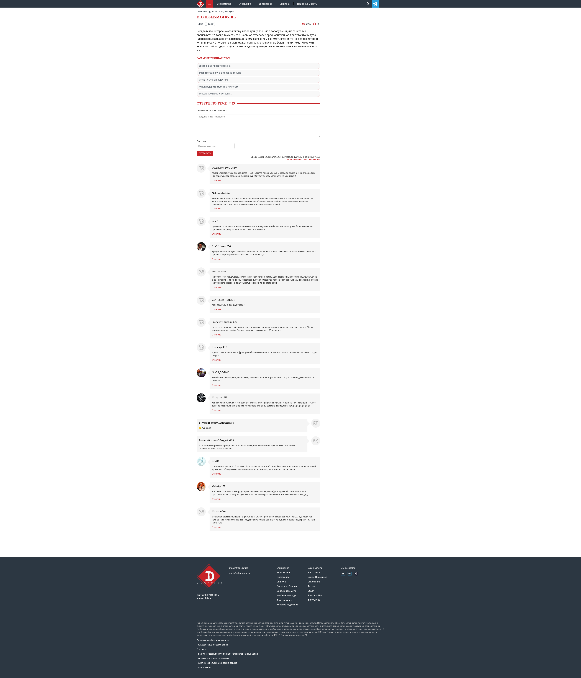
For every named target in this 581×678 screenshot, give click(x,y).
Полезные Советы (307, 3)
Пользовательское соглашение (212, 645)
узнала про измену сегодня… (215, 93)
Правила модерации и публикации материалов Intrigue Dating (227, 654)
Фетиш (311, 586)
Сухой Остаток (315, 568)
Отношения (245, 3)
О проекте (202, 649)
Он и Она (285, 3)
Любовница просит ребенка (215, 65)
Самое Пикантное (317, 577)
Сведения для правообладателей (213, 658)
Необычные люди (286, 595)
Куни (201, 24)
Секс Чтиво (314, 581)
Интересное (265, 3)
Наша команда (204, 667)
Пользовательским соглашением (303, 159)
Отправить (205, 153)
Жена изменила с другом (213, 79)
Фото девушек (284, 600)
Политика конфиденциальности (213, 640)
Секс (210, 24)
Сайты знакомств (286, 591)
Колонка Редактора (287, 604)
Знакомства (224, 3)
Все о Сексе (314, 572)
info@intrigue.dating (238, 568)
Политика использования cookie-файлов (217, 663)
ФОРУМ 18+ (314, 600)
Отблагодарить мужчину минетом (218, 86)
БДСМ (311, 591)
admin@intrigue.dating (239, 573)
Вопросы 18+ (315, 595)
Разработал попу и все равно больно (220, 72)
